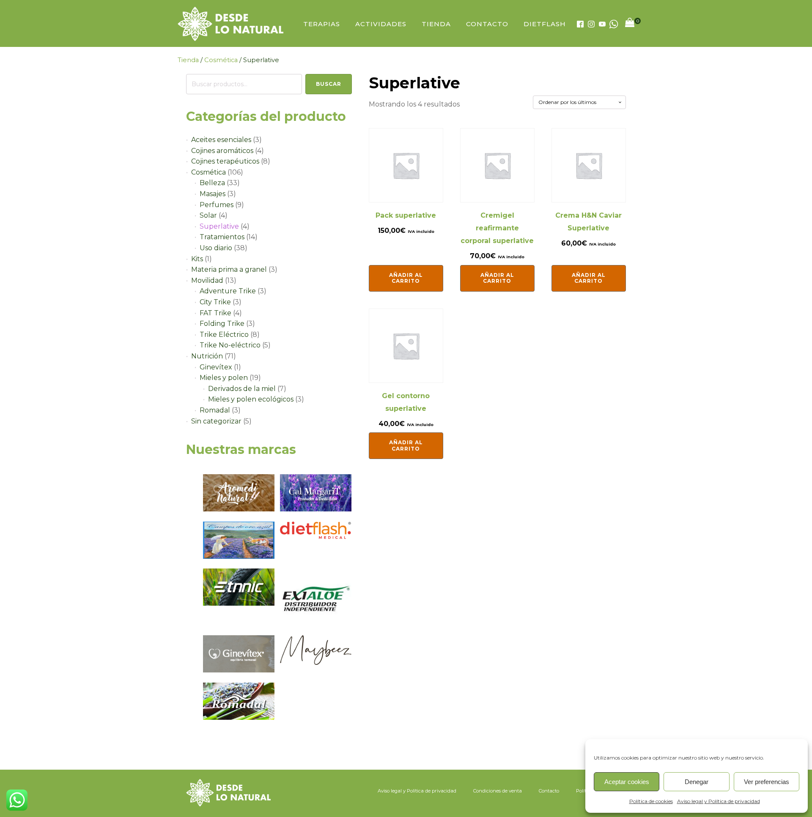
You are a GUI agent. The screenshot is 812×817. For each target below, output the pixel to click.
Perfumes (216, 205)
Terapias (321, 24)
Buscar (328, 84)
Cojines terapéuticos (225, 161)
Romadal (215, 410)
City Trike (215, 302)
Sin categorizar (216, 421)
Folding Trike (222, 324)
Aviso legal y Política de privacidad (718, 801)
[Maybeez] (315, 663)
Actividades (380, 24)
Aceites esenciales (221, 140)
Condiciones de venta (497, 791)
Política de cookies (651, 801)
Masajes (212, 194)
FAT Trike (215, 313)
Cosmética (221, 60)
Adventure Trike (228, 291)
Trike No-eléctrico (230, 345)
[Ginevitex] (238, 670)
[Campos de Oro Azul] (238, 556)
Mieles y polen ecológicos (251, 399)
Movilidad (207, 280)
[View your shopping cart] (629, 24)
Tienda (436, 24)
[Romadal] (238, 717)
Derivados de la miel (242, 389)
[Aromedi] (238, 509)
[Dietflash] (315, 537)
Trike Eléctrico (224, 335)
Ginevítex (216, 367)
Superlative (219, 226)
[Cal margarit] (315, 509)
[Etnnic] (238, 603)
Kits (197, 259)
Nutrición (207, 356)
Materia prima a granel (229, 269)
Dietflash (545, 24)
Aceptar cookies (626, 781)
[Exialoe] (315, 623)
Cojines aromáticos (222, 151)
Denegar (696, 781)
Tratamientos (222, 237)
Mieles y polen (224, 378)
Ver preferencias (766, 781)
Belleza (212, 183)
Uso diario (216, 248)
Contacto (487, 24)
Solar (208, 215)
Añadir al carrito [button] (406, 278)
